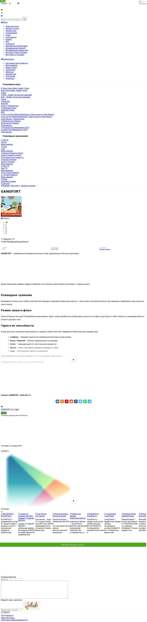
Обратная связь (8, 618)
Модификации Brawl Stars (17, 46)
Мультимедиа (11, 65)
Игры (5, 22)
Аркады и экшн (12, 28)
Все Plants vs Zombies (15, 55)
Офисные (10, 72)
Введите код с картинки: (11, 600)
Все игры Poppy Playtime (16, 52)
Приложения (8, 59)
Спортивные (11, 37)
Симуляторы (11, 31)
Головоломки (11, 33)
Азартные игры (12, 26)
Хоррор (9, 39)
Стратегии (10, 44)
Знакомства (11, 74)
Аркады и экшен (104, 249)
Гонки (8, 35)
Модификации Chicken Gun (17, 50)
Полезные (10, 78)
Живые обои (11, 67)
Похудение (10, 76)
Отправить (5, 612)
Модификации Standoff (16, 48)
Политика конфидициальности (14, 620)
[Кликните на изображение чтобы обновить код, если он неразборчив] (31, 610)
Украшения (10, 70)
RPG (7, 42)
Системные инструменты (17, 63)
